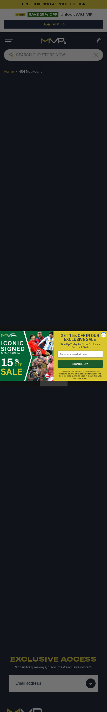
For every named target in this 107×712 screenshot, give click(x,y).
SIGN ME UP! (80, 363)
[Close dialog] (103, 334)
